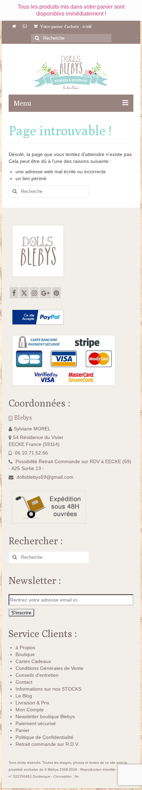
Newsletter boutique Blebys (45, 716)
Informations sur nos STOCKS (48, 689)
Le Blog (24, 696)
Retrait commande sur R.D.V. (47, 744)
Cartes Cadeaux (33, 661)
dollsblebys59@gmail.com (45, 477)
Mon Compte (30, 709)
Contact (24, 682)
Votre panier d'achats (65, 26)
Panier (23, 730)
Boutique (25, 654)
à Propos (25, 647)
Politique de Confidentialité (44, 737)
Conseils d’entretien (37, 675)
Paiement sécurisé (36, 723)
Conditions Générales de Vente (49, 668)
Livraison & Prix (32, 702)
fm (77, 776)
